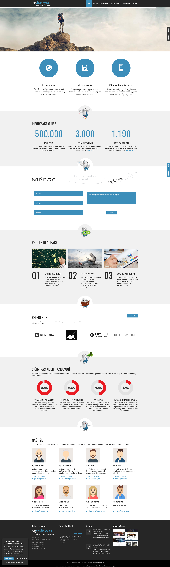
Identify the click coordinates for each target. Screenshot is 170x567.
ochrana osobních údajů (98, 562)
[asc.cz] (136, 330)
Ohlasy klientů (126, 4)
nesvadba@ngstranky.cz (68, 479)
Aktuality (95, 4)
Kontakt (135, 4)
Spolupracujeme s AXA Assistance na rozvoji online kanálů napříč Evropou (102, 546)
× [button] (26, 540)
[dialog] (15, 551)
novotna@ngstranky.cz (121, 511)
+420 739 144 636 (120, 476)
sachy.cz (62, 544)
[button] (15, 562)
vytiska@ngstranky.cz (40, 479)
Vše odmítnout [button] (21, 558)
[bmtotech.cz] (109, 330)
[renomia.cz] (54, 330)
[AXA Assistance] (82, 330)
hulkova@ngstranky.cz (40, 511)
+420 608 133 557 (39, 476)
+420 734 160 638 (93, 476)
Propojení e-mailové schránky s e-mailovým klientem (102, 530)
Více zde (90, 150)
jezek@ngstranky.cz (120, 479)
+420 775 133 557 (66, 476)
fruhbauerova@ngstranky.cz (96, 511)
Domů (89, 4)
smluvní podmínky (102, 566)
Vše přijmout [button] (9, 558)
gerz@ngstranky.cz (93, 479)
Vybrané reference (115, 4)
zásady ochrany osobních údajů (90, 566)
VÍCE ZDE (133, 316)
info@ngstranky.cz (40, 542)
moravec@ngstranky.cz (67, 511)
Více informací (16, 555)
